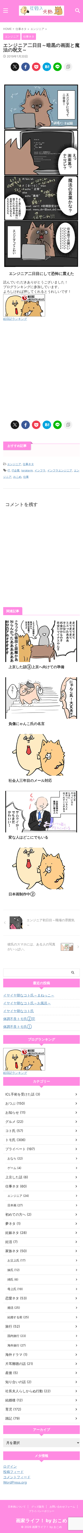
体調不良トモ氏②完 (19, 1019)
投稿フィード (13, 1472)
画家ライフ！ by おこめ (41, 1520)
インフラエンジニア (59, 470)
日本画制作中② (22, 894)
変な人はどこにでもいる (28, 837)
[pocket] (36, 67)
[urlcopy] (68, 67)
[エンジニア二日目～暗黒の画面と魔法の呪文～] (47, 67)
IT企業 (16, 470)
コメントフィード (16, 1477)
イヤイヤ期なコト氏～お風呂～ (27, 1003)
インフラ (40, 470)
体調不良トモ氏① (17, 1026)
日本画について (17, 1506)
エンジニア (14, 464)
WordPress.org (15, 1482)
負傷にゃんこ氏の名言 (27, 724)
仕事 (26, 476)
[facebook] (25, 67)
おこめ (17, 476)
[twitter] (15, 67)
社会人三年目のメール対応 (30, 780)
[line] (57, 67)
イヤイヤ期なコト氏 (18, 1011)
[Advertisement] (41, 370)
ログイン (10, 1466)
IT (9, 470)
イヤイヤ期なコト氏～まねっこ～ (28, 995)
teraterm (27, 470)
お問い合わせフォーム (62, 1506)
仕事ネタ (28, 464)
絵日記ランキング (15, 319)
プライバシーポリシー (41, 1511)
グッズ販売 (37, 1506)
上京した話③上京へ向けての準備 (36, 667)
